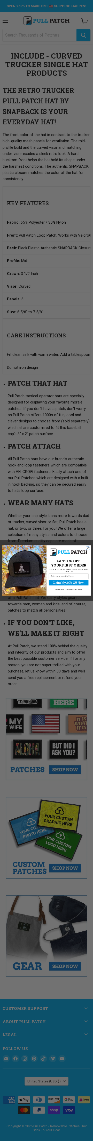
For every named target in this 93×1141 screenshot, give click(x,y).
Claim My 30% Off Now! (68, 583)
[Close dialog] (88, 548)
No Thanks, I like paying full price (68, 589)
